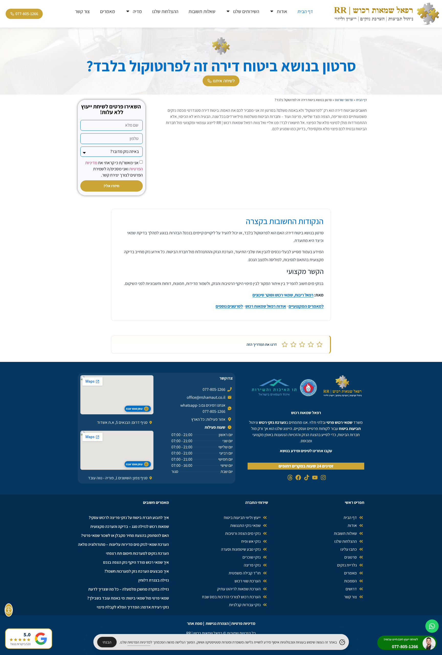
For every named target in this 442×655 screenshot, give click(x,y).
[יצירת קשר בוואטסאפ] (432, 626)
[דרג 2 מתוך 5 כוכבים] (311, 344)
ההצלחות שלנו (165, 11)
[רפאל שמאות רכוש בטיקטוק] (306, 477)
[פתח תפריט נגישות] (9, 610)
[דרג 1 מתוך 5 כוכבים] (319, 344)
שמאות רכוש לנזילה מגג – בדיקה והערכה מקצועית (129, 526)
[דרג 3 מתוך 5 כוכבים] (302, 344)
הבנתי (107, 642)
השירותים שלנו (246, 11)
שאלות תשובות (202, 11)
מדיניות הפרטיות (138, 642)
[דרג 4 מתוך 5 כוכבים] (293, 344)
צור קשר (82, 11)
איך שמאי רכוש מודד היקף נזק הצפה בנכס (136, 562)
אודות (282, 11)
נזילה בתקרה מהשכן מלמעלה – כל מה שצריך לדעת (128, 589)
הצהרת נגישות (217, 623)
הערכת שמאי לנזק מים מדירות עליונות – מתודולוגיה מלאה (123, 544)
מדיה (137, 11)
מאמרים (107, 11)
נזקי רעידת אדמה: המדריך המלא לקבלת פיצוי (133, 607)
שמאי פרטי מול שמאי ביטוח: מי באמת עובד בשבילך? (128, 598)
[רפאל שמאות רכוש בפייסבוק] (297, 477)
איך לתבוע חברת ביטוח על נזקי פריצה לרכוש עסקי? (129, 517)
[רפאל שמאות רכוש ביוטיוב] (314, 477)
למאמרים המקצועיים (306, 306)
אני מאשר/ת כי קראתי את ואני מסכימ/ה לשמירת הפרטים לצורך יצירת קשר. (114, 168)
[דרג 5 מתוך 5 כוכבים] (285, 344)
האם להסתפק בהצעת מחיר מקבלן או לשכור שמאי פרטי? (125, 535)
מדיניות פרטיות (243, 623)
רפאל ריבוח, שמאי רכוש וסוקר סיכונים (282, 295)
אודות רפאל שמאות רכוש (265, 306)
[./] (342, 386)
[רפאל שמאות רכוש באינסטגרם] (322, 477)
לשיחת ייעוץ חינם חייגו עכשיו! (401, 639)
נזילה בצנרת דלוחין (153, 580)
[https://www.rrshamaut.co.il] (386, 14)
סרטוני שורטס (344, 99)
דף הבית (305, 11)
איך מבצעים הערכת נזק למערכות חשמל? (136, 571)
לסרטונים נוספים (229, 306)
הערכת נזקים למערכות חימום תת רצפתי (137, 553)
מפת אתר (194, 623)
